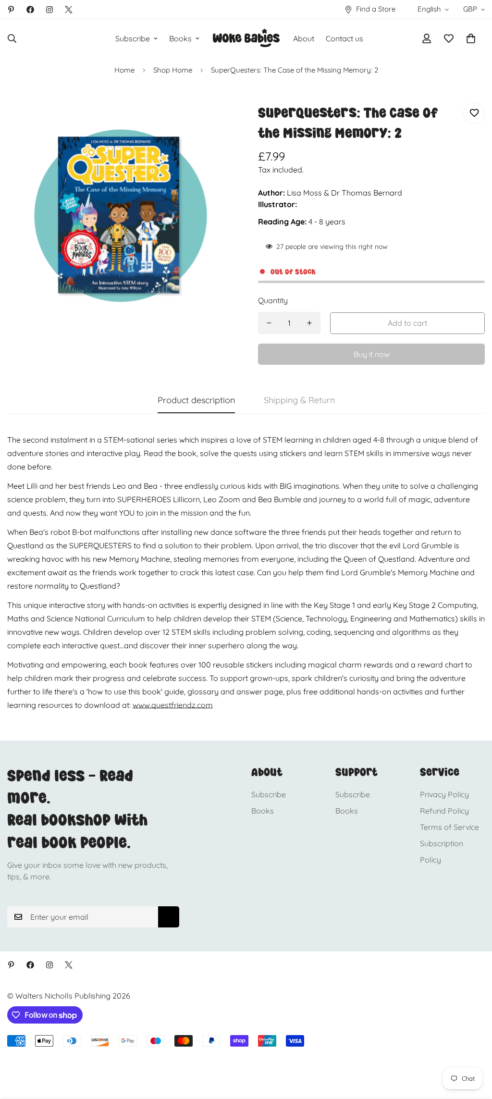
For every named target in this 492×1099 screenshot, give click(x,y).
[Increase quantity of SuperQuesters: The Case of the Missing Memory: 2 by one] (309, 322)
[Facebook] (30, 9)
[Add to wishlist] (474, 113)
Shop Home (172, 69)
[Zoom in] (213, 123)
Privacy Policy (444, 794)
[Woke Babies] (246, 38)
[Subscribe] (168, 916)
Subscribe (132, 38)
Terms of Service (449, 827)
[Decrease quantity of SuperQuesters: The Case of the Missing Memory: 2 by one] (269, 322)
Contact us (344, 38)
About (303, 38)
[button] (471, 38)
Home (124, 69)
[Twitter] (69, 9)
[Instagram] (49, 9)
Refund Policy (444, 810)
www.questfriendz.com (173, 705)
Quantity (273, 300)
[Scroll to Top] (473, 1047)
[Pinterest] (11, 9)
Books (180, 38)
